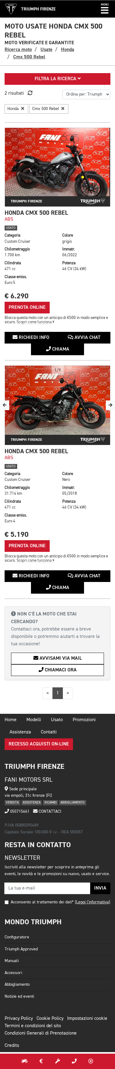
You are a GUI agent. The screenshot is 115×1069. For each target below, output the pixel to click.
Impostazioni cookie (87, 1018)
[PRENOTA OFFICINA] (57, 1061)
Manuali (12, 961)
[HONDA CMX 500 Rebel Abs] (57, 167)
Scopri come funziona (34, 322)
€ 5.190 (17, 534)
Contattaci (49, 811)
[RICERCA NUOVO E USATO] (24, 1061)
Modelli (33, 719)
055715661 (19, 811)
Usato (57, 719)
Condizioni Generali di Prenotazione (41, 1033)
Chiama (60, 349)
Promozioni (84, 719)
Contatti (49, 732)
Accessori (13, 973)
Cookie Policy (49, 1018)
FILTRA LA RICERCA (56, 79)
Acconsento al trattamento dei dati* (42, 902)
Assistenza (20, 732)
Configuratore (17, 937)
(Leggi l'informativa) (92, 902)
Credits (12, 1045)
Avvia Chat (86, 337)
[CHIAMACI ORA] (74, 1061)
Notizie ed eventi (19, 996)
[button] (104, 9)
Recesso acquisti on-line (39, 744)
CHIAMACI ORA (60, 670)
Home (11, 719)
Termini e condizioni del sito (33, 1026)
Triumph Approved (21, 949)
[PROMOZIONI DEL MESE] (41, 1061)
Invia (100, 888)
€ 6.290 (17, 296)
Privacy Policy (19, 1018)
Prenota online (27, 307)
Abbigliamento (17, 984)
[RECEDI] (90, 1061)
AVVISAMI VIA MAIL (60, 658)
